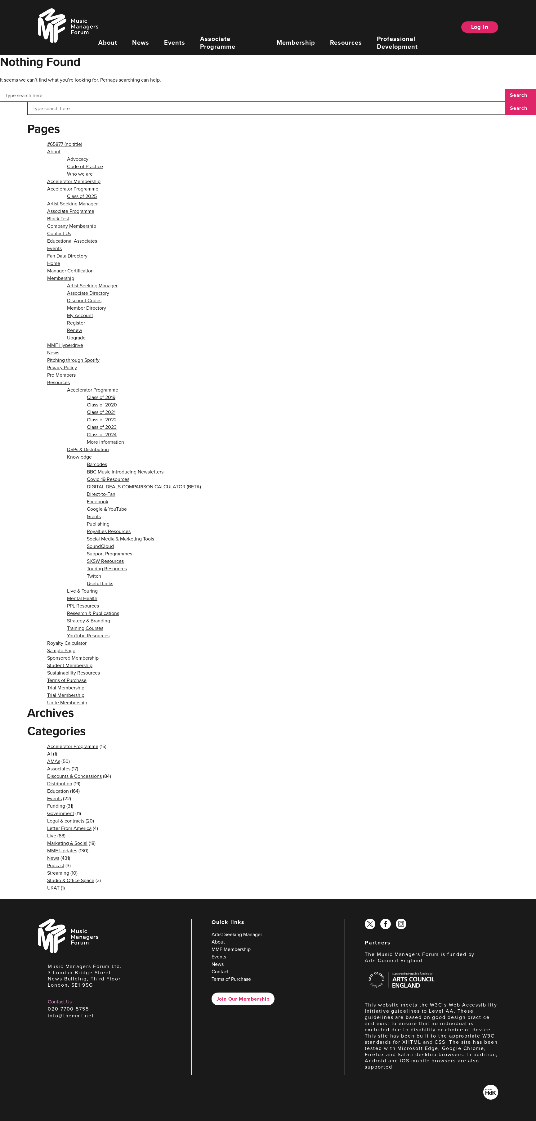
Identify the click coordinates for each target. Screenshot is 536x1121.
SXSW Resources (105, 561)
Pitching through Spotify (73, 359)
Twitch (94, 575)
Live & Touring (82, 590)
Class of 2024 (102, 434)
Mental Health (82, 598)
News (140, 42)
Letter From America (69, 828)
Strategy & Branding (88, 620)
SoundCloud (100, 546)
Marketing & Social (67, 843)
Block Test (58, 218)
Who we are (80, 173)
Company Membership (71, 225)
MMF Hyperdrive (65, 345)
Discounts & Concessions (74, 776)
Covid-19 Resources (108, 479)
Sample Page (61, 650)
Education (58, 790)
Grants (94, 516)
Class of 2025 (82, 196)
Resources (346, 42)
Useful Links (100, 583)
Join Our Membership (243, 998)
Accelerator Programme (72, 188)
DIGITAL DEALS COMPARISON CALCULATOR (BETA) (144, 486)
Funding (56, 805)
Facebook (97, 501)
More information (105, 441)
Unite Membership (67, 702)
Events (174, 42)
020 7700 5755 (68, 1008)
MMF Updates (62, 850)
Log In (479, 27)
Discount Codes (84, 300)
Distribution (59, 783)
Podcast (55, 865)
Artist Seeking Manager (72, 203)
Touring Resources (107, 568)
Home (53, 263)
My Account (80, 315)
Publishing (98, 523)
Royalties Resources (109, 531)
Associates (58, 768)
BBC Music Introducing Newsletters (126, 471)
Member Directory (86, 307)
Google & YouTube (107, 508)
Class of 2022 (102, 419)
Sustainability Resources (73, 672)
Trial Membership (65, 687)
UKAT (53, 887)
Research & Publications (93, 613)
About (107, 42)
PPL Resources (83, 605)
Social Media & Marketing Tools (120, 538)
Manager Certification (70, 270)
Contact (220, 971)
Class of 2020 (102, 404)
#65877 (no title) (64, 144)
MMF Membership (231, 949)
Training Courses (85, 628)
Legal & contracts (65, 820)
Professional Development (397, 42)
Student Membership (69, 665)
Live (51, 835)
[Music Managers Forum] (68, 951)
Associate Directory (88, 292)
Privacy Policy (62, 367)
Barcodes (97, 464)
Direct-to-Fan (101, 494)
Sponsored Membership (73, 657)
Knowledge (79, 456)
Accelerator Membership (73, 181)
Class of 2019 (101, 397)
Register (76, 322)
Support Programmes (109, 553)
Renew (74, 330)
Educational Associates (72, 240)
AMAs (53, 761)
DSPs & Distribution (88, 449)
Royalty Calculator (67, 642)
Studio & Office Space (70, 880)
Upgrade (76, 337)
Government (60, 813)
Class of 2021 (101, 412)
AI (49, 753)
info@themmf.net (71, 1015)
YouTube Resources (88, 635)
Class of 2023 (102, 427)
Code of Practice (85, 166)
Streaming (58, 872)
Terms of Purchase (67, 680)
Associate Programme (217, 42)
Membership (296, 42)
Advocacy (77, 158)
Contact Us (59, 233)
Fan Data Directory (67, 255)
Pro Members (61, 374)
